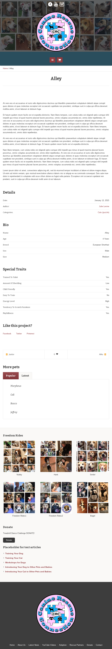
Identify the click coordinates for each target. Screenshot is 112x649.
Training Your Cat (13, 558)
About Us (22, 645)
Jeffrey (13, 412)
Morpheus (15, 386)
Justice (11, 354)
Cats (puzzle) (103, 212)
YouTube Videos (49, 645)
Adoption (62, 645)
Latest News (34, 645)
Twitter (19, 334)
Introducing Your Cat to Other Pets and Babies (28, 571)
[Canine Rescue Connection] (56, 31)
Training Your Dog (14, 553)
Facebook (7, 334)
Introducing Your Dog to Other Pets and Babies (28, 567)
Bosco (13, 403)
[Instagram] (62, 4)
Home (5, 68)
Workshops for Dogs (15, 562)
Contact (99, 645)
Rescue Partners (77, 645)
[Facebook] (50, 4)
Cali (12, 394)
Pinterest (30, 334)
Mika (101, 354)
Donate (90, 645)
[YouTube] (56, 4)
